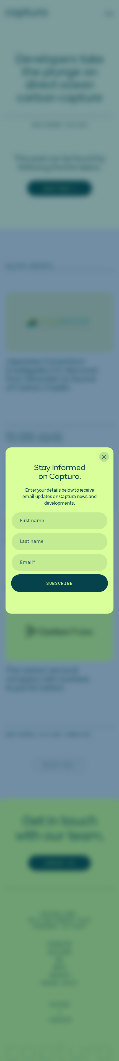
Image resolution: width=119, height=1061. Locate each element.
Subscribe (59, 583)
